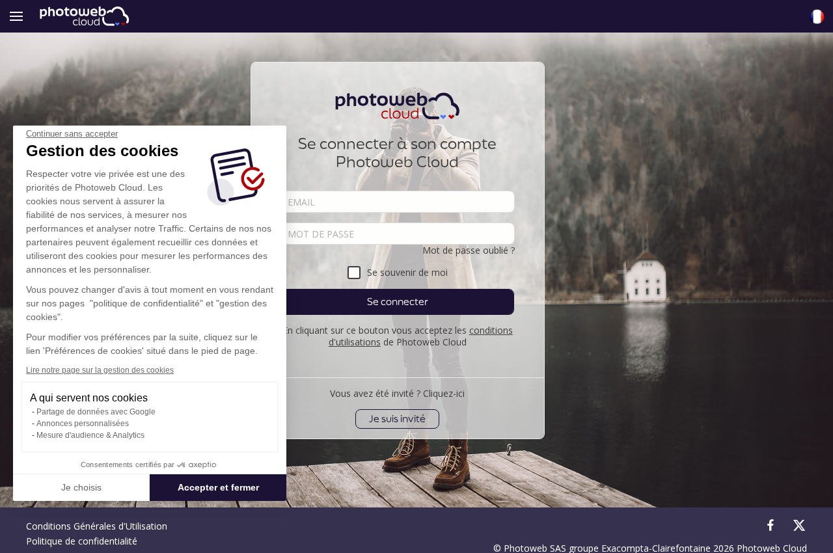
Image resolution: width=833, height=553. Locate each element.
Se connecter (397, 301)
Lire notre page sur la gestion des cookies (100, 370)
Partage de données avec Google (96, 411)
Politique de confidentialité (81, 541)
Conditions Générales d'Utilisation (96, 526)
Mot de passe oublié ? (468, 250)
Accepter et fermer (218, 487)
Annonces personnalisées (82, 423)
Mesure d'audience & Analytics (90, 435)
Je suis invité (397, 418)
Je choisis (81, 487)
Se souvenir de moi (407, 272)
